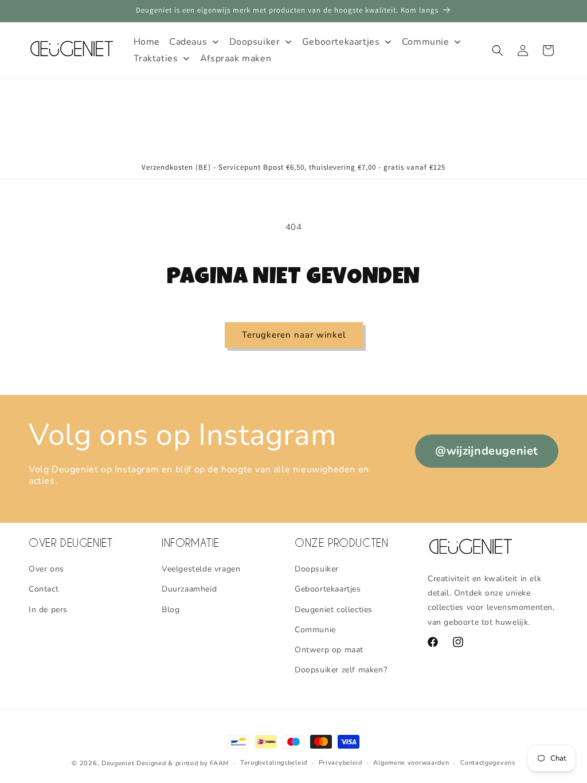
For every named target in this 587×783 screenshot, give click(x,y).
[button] (497, 50)
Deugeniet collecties (334, 609)
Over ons (46, 568)
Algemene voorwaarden (411, 762)
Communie (315, 629)
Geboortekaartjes (328, 589)
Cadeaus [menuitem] (188, 42)
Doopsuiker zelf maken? (341, 669)
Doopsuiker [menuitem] (254, 42)
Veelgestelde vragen (201, 568)
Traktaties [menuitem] (156, 58)
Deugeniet (117, 763)
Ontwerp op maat (329, 649)
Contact (43, 589)
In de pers (48, 609)
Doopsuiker (317, 568)
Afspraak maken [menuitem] (235, 58)
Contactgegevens (487, 762)
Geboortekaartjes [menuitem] (341, 42)
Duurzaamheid (189, 589)
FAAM (219, 763)
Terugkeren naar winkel (294, 334)
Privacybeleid (340, 762)
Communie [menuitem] (425, 42)
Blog (170, 609)
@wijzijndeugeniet (486, 451)
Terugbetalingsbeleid (273, 762)
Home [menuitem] (147, 42)
